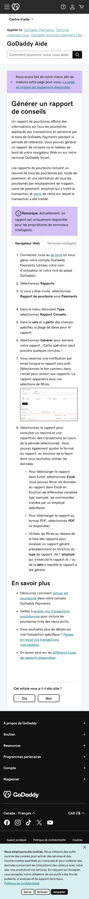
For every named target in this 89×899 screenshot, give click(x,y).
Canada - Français (17, 813)
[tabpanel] (44, 412)
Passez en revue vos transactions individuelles (46, 639)
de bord (56, 255)
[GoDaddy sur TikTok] (28, 824)
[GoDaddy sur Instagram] (17, 824)
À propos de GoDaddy (20, 723)
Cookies (78, 839)
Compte (9, 768)
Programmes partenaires (22, 756)
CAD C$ (74, 813)
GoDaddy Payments (39, 29)
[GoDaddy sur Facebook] (6, 824)
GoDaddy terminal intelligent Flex (56, 35)
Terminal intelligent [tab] (61, 243)
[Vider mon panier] (81, 7)
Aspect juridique (16, 839)
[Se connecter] (72, 7)
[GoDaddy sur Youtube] (50, 824)
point (37, 193)
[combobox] (40, 55)
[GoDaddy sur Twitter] (39, 824)
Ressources (12, 745)
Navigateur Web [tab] (27, 243)
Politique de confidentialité (49, 839)
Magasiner (11, 779)
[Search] (77, 55)
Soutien (9, 734)
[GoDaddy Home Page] (21, 794)
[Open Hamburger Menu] (5, 7)
